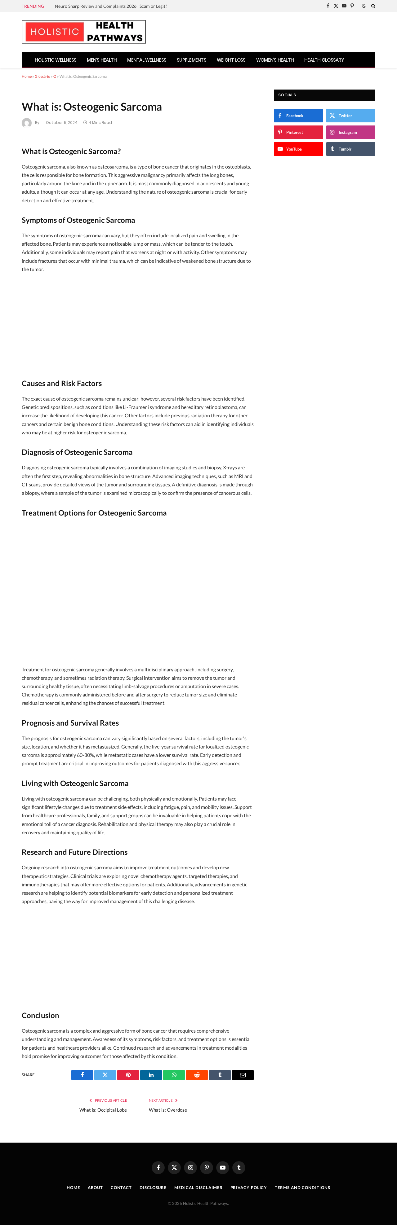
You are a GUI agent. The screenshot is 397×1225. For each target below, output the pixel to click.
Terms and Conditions (302, 1187)
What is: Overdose (168, 1110)
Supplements (191, 60)
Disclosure (153, 1187)
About (95, 1187)
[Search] (372, 6)
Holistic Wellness (55, 60)
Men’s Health (102, 60)
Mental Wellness (146, 60)
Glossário (42, 76)
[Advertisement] (138, 324)
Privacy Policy (248, 1187)
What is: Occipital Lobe (103, 1110)
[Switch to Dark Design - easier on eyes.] (363, 6)
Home (27, 76)
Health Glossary (324, 60)
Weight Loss (231, 60)
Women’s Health (275, 60)
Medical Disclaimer (198, 1187)
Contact (121, 1187)
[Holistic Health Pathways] (84, 31)
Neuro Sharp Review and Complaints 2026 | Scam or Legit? (111, 6)
